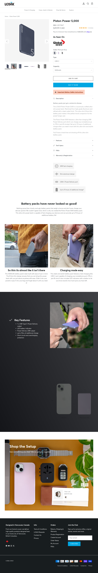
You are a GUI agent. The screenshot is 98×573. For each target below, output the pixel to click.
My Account (54, 543)
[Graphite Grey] (62, 53)
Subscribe (74, 544)
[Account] (83, 3)
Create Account (56, 537)
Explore (71, 10)
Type (54, 57)
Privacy (36, 538)
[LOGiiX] (9, 3)
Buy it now (73, 85)
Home (6, 16)
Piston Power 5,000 (15, 16)
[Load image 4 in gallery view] (27, 40)
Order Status (55, 540)
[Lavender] (58, 53)
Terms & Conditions (40, 529)
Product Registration (57, 534)
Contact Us (37, 535)
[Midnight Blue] (54, 53)
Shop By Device (60, 10)
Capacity (56, 66)
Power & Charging (29, 10)
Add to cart (73, 78)
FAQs (52, 546)
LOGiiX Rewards (39, 532)
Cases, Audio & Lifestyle (45, 10)
